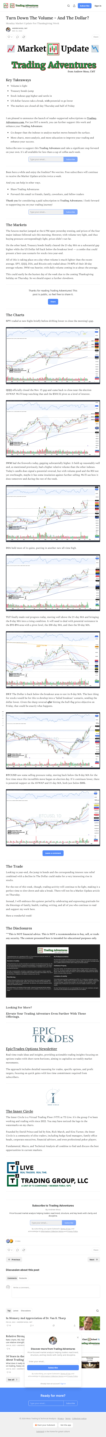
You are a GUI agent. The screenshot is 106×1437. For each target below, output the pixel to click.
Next (92, 1259)
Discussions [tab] (26, 1311)
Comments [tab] (12, 1278)
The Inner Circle (19, 1111)
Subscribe (84, 5)
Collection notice (79, 1418)
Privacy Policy (72, 1376)
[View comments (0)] (17, 37)
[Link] (2, 80)
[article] (53, 1323)
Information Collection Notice (52, 1376)
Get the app (65, 1425)
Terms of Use (65, 1373)
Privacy (61, 1418)
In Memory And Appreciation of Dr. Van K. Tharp (36, 1318)
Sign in (98, 5)
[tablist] (17, 1278)
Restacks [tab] (23, 1278)
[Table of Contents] (3, 718)
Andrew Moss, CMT (19, 28)
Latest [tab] (15, 1311)
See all (11, 1379)
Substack (40, 1431)
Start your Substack (46, 1425)
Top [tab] (8, 1311)
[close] (78, 1337)
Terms (68, 1418)
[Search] (68, 5)
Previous (16, 1259)
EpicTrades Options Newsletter (31, 1049)
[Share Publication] (74, 5)
